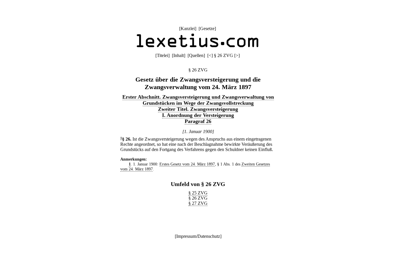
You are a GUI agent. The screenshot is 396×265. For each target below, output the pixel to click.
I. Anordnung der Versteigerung (198, 115)
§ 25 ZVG (198, 192)
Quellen (196, 55)
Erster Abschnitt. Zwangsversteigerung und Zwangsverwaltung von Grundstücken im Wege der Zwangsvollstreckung (198, 100)
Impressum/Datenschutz (198, 236)
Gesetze (207, 28)
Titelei (162, 55)
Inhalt (178, 55)
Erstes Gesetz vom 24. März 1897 (187, 164)
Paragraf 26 (198, 121)
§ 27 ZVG (198, 203)
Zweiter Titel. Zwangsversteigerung (198, 109)
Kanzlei (188, 28)
